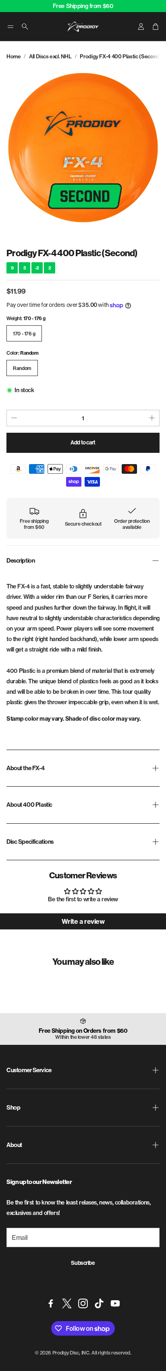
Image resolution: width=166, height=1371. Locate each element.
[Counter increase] (152, 418)
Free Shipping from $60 (83, 6)
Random (22, 368)
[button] (10, 26)
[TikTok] (99, 1303)
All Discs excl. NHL (50, 56)
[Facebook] (51, 1303)
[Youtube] (115, 1303)
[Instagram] (83, 1303)
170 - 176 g (24, 334)
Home (13, 56)
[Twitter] (67, 1303)
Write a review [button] (83, 921)
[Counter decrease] (14, 418)
